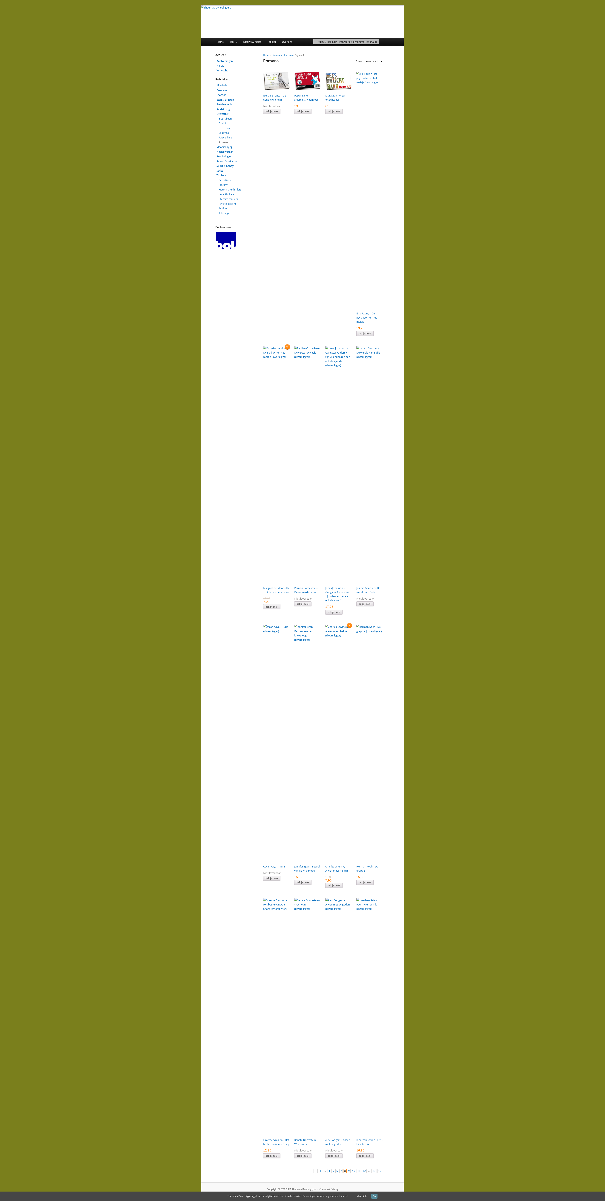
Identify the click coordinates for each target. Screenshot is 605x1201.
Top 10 (233, 41)
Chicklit (223, 123)
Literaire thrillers (228, 199)
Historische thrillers (230, 189)
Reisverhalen (226, 137)
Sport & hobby (225, 166)
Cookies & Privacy (328, 1189)
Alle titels (221, 85)
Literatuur (277, 55)
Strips (219, 170)
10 (353, 1170)
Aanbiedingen (224, 61)
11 (358, 1170)
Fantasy (223, 185)
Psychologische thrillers (227, 206)
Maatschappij (224, 147)
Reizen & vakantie (226, 161)
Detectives (225, 180)
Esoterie (221, 95)
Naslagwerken (224, 151)
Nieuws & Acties (252, 41)
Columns (224, 133)
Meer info (362, 1196)
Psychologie (223, 156)
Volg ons (396, 42)
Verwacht (222, 70)
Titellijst (271, 41)
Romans (288, 55)
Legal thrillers (226, 194)
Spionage (224, 213)
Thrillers (221, 175)
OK (374, 1196)
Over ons (287, 41)
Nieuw (220, 65)
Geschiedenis (224, 104)
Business (221, 90)
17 (379, 1170)
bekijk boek (271, 111)
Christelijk (224, 128)
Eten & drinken (225, 99)
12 (364, 1170)
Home (220, 41)
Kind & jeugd (223, 109)
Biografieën (225, 118)
